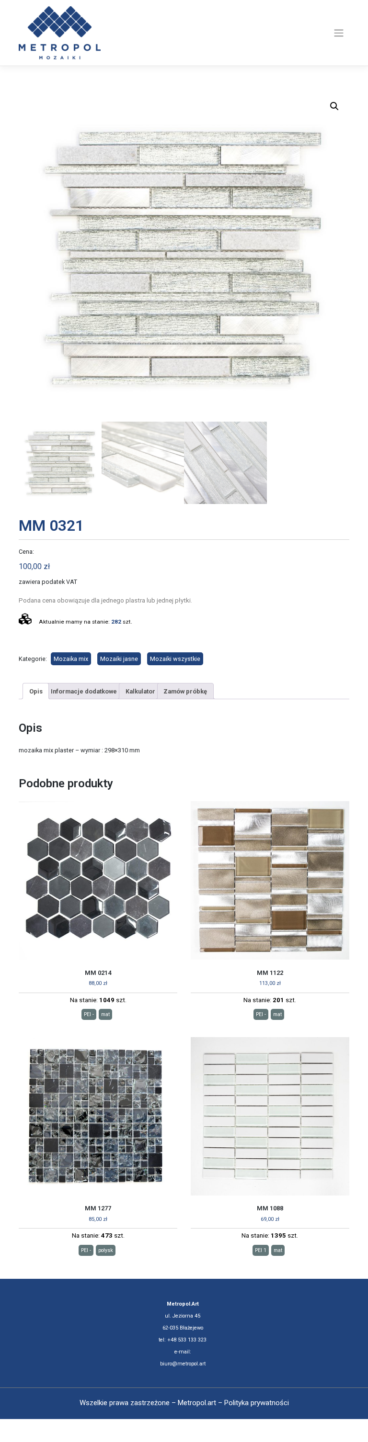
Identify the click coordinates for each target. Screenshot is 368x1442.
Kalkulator (140, 691)
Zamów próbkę (185, 691)
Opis (36, 691)
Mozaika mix (71, 658)
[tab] (36, 691)
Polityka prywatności (256, 1402)
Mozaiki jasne (119, 658)
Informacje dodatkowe (84, 691)
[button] (334, 106)
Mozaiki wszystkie (175, 658)
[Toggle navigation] (339, 33)
